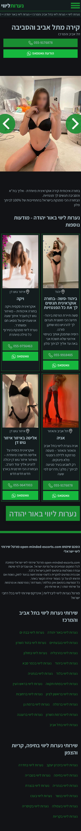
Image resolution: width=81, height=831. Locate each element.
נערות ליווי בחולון (35, 653)
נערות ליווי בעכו (41, 795)
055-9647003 (22, 485)
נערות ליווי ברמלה (65, 704)
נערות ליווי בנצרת (37, 785)
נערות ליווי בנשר (66, 795)
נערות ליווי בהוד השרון (31, 642)
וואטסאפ (63, 365)
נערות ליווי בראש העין (27, 683)
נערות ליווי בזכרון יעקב (62, 765)
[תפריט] (75, 5)
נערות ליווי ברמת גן (36, 704)
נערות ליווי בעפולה (65, 806)
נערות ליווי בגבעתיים (64, 642)
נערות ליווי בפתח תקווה (62, 683)
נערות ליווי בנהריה (65, 785)
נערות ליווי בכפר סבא (37, 663)
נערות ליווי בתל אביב (64, 724)
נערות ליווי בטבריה (37, 775)
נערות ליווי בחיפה (66, 775)
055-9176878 (43, 42)
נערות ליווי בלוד (67, 673)
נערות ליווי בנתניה (40, 673)
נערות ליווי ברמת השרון (62, 714)
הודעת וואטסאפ (43, 53)
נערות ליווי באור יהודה (42, 513)
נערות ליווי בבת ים (32, 632)
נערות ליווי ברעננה (30, 714)
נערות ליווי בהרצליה (64, 653)
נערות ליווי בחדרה (30, 765)
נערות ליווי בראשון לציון (62, 694)
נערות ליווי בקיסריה (35, 806)
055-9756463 (22, 346)
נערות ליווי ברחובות (29, 694)
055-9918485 (63, 355)
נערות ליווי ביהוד (66, 663)
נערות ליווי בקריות (65, 816)
